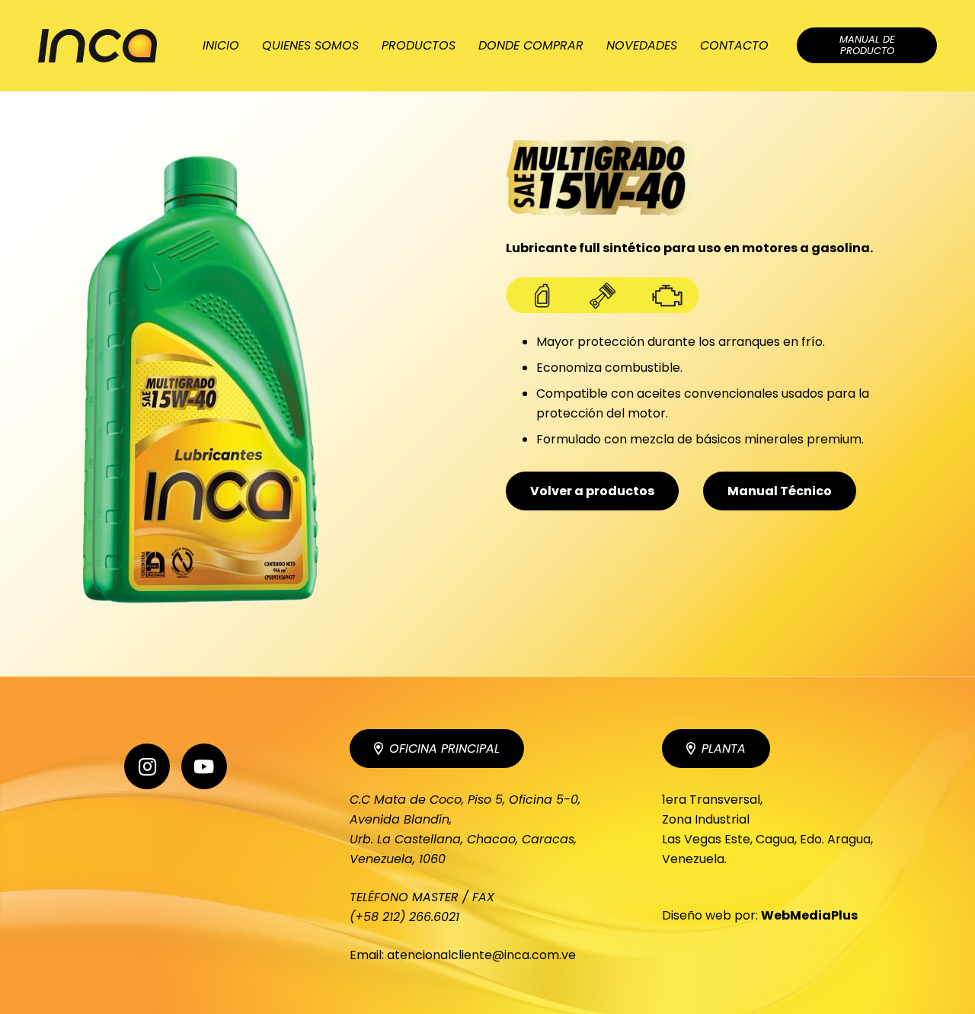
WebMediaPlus (809, 915)
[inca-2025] (97, 46)
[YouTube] (204, 766)
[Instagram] (147, 766)
